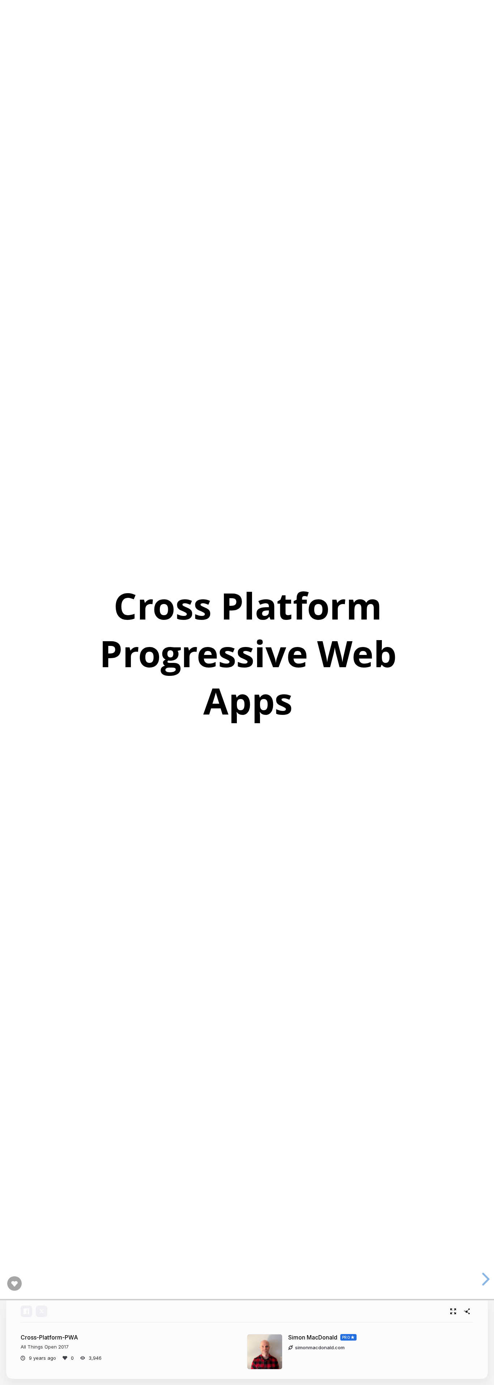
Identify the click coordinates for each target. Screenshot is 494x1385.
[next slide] (483, 1279)
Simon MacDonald (312, 1337)
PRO (346, 1337)
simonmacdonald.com (320, 1347)
